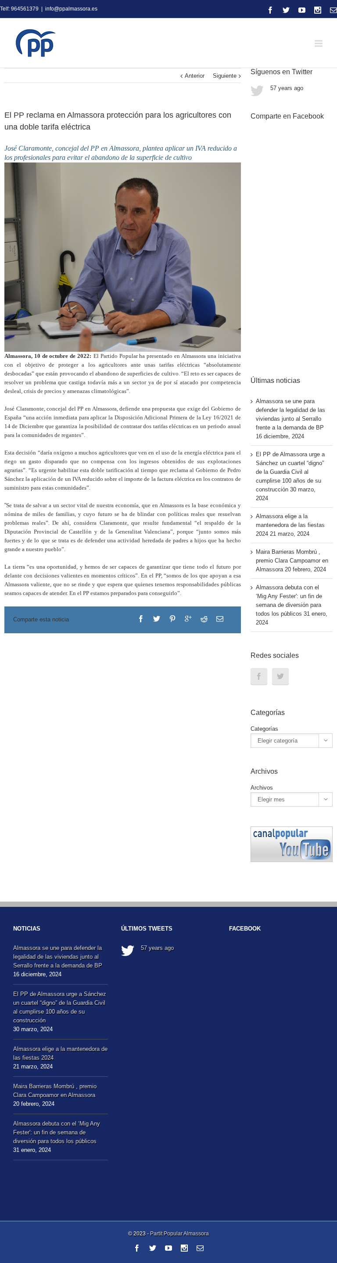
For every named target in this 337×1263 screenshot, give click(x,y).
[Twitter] (286, 10)
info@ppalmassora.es (71, 9)
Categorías (264, 728)
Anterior (194, 75)
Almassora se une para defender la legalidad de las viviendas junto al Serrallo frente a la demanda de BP (57, 957)
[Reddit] (204, 618)
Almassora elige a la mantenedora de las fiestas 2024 (290, 525)
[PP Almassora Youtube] (292, 830)
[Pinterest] (172, 618)
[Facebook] (270, 10)
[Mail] (333, 10)
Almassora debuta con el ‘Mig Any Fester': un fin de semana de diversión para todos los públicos (56, 1132)
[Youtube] (301, 10)
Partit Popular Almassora (179, 1234)
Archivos (262, 787)
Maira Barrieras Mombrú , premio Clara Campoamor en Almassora (292, 561)
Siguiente (225, 75)
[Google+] (188, 618)
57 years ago (286, 88)
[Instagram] (317, 10)
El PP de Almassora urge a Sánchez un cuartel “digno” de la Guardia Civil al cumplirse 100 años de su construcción (290, 472)
